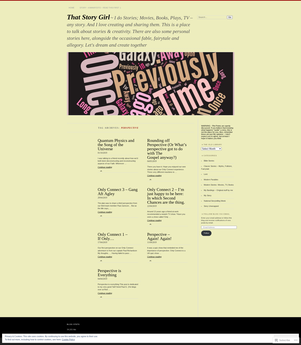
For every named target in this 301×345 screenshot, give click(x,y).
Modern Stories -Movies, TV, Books (219, 185)
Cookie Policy (68, 339)
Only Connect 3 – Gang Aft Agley (118, 191)
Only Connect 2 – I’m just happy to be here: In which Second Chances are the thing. (166, 196)
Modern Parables (211, 180)
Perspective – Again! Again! (159, 236)
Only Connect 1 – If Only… (113, 236)
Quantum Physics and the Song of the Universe (116, 144)
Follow (206, 233)
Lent (205, 174)
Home (71, 8)
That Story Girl (88, 17)
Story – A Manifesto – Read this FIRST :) (100, 8)
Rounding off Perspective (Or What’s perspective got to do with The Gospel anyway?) (167, 149)
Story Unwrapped (211, 206)
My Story (207, 195)
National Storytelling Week (215, 201)
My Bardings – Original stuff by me (218, 190)
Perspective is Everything (109, 272)
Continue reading (105, 168)
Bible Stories (209, 161)
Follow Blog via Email (217, 214)
